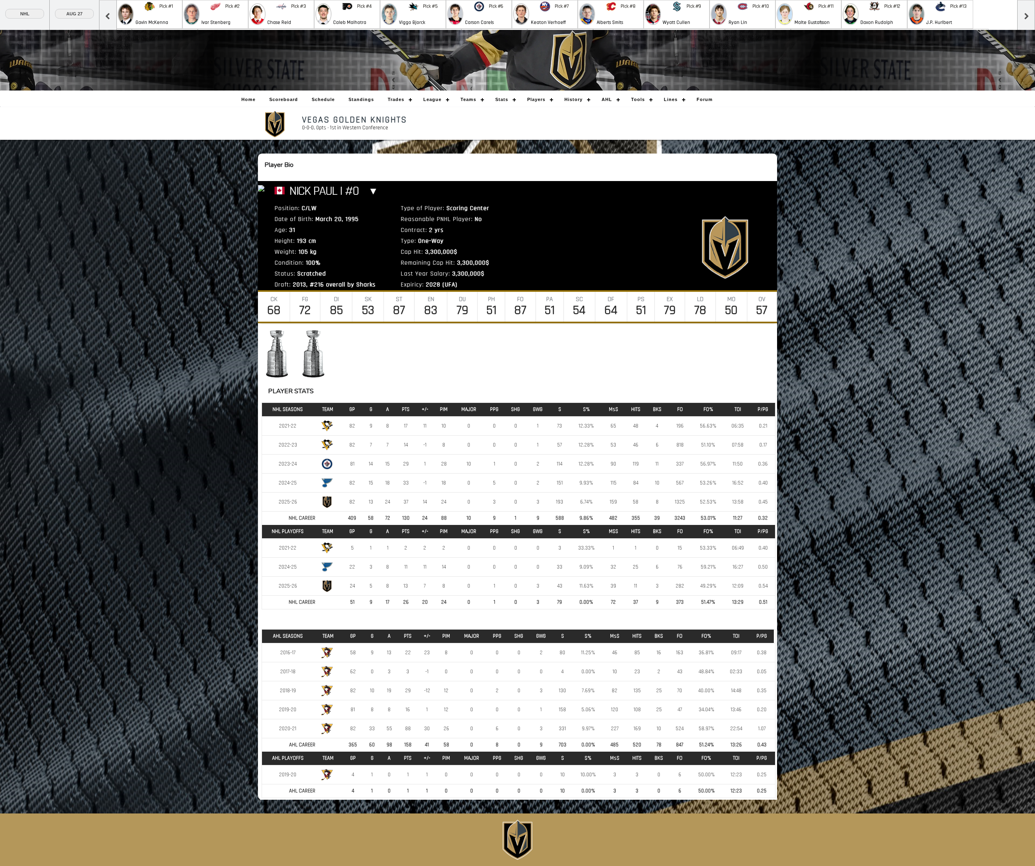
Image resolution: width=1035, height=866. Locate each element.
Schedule (323, 99)
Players (536, 99)
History (573, 99)
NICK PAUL (311, 191)
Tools (638, 99)
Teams (468, 99)
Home (248, 99)
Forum (705, 99)
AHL (607, 99)
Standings (361, 99)
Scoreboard (283, 99)
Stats (501, 99)
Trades (396, 99)
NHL (25, 13)
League (432, 99)
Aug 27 (74, 13)
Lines (671, 99)
